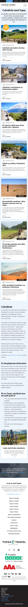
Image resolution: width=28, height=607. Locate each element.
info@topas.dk (22, 472)
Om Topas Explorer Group (14, 531)
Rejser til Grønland (14, 498)
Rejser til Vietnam (14, 501)
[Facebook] (9, 551)
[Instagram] (14, 551)
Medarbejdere (14, 528)
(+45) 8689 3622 (9, 596)
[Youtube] (18, 551)
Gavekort (14, 520)
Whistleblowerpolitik (14, 533)
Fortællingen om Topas (13, 494)
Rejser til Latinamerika (14, 514)
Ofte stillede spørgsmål (14, 517)
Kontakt (16, 1)
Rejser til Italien (14, 503)
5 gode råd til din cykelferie (14, 355)
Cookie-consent (5, 600)
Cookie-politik (4, 599)
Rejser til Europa (14, 509)
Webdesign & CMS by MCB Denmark (14, 603)
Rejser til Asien (14, 512)
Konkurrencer (14, 523)
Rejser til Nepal (14, 506)
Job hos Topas (14, 525)
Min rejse (9, 1)
